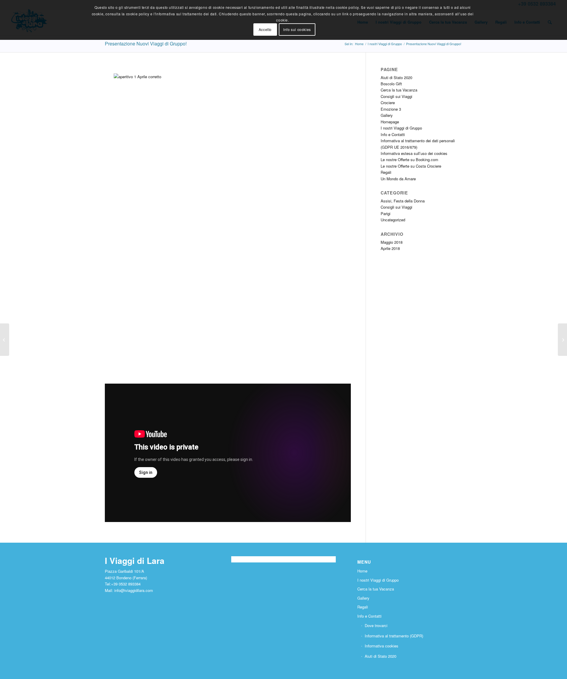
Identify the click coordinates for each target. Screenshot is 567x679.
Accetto (265, 29)
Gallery (387, 115)
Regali (386, 172)
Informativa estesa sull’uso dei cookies (414, 153)
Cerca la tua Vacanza (399, 90)
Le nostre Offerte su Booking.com (409, 159)
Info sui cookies (297, 29)
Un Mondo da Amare (398, 178)
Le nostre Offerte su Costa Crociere (411, 166)
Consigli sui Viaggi (396, 96)
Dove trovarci (376, 625)
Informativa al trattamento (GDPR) (394, 636)
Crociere (388, 102)
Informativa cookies (381, 646)
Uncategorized (393, 219)
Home (362, 571)
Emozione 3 (391, 109)
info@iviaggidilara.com (133, 590)
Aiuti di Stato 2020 (396, 77)
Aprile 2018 (390, 248)
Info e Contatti (393, 134)
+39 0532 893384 (126, 584)
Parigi (385, 213)
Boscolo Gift (391, 83)
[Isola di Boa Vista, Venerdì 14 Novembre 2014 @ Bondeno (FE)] (4, 339)
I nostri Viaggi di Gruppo (401, 128)
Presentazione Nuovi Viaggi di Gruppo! (146, 43)
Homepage (390, 122)
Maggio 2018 (392, 242)
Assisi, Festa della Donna (403, 201)
